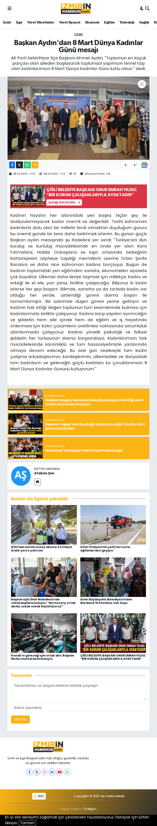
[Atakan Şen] (21, 475)
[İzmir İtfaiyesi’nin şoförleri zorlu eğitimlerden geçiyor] (113, 524)
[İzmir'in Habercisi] (76, 9)
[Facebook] (29, 772)
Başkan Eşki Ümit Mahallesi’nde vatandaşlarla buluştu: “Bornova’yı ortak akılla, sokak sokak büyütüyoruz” (43, 602)
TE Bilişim (89, 809)
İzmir (7, 22)
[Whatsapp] (67, 772)
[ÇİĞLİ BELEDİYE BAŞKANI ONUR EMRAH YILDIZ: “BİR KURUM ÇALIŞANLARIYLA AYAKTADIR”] (113, 632)
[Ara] (147, 8)
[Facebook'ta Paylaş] (12, 165)
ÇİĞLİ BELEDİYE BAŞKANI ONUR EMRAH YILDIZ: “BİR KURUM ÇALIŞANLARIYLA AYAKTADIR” (113, 657)
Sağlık (144, 22)
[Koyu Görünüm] (142, 8)
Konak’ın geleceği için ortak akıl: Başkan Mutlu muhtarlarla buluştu (42, 657)
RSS (40, 796)
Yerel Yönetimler (40, 22)
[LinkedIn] (52, 772)
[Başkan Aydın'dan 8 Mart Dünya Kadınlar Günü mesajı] (79, 118)
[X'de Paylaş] (19, 165)
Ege (19, 22)
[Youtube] (59, 772)
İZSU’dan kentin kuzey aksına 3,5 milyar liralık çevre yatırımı (41, 549)
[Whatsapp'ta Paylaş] (27, 165)
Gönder (20, 719)
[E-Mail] (37, 482)
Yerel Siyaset (69, 22)
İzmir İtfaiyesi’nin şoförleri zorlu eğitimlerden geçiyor (105, 549)
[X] (37, 772)
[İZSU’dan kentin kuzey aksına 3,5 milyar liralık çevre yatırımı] (44, 524)
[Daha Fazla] (35, 165)
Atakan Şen (44, 473)
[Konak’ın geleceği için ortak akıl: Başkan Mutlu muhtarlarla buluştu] (44, 632)
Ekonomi (92, 22)
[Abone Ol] (144, 164)
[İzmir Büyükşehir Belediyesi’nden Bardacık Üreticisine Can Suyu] (113, 576)
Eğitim (109, 22)
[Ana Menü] (9, 8)
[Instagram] (44, 772)
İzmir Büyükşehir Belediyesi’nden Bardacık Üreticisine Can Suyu (106, 601)
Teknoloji (126, 22)
